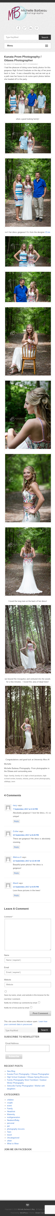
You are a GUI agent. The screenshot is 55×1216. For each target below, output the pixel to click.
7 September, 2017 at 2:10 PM (25, 809)
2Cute (47, 232)
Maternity (11, 1114)
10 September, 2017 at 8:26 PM (26, 835)
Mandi (15, 883)
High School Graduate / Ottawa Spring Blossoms (28, 1077)
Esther (15, 831)
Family (10, 1108)
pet (8, 1126)
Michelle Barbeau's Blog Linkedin (30, 28)
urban (9, 1141)
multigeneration (13, 1117)
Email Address (12, 1043)
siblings (7, 782)
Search (45, 37)
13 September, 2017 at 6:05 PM (26, 887)
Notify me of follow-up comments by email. (21, 1003)
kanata (19, 779)
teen (13, 782)
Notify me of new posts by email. (17, 1008)
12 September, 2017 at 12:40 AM (26, 861)
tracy (15, 805)
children (10, 1100)
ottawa (25, 779)
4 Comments (32, 64)
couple (10, 1103)
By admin (7, 64)
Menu (10, 45)
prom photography (42, 779)
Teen (9, 1132)
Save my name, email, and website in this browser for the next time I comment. (26, 997)
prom (31, 779)
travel (9, 1135)
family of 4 (19, 776)
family (11, 776)
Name (6, 955)
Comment (8, 917)
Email (6, 967)
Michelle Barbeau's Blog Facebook (18, 28)
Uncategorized (13, 1138)
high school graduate (33, 776)
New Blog (11, 1071)
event (9, 1106)
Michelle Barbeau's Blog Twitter (36, 28)
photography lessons (16, 1129)
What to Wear (13, 1143)
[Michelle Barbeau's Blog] (27, 1205)
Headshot (11, 1111)
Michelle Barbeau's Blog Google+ (24, 28)
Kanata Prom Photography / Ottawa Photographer (28, 1074)
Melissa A (17, 857)
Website (7, 980)
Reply (16, 821)
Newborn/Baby (13, 1120)
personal (10, 1123)
